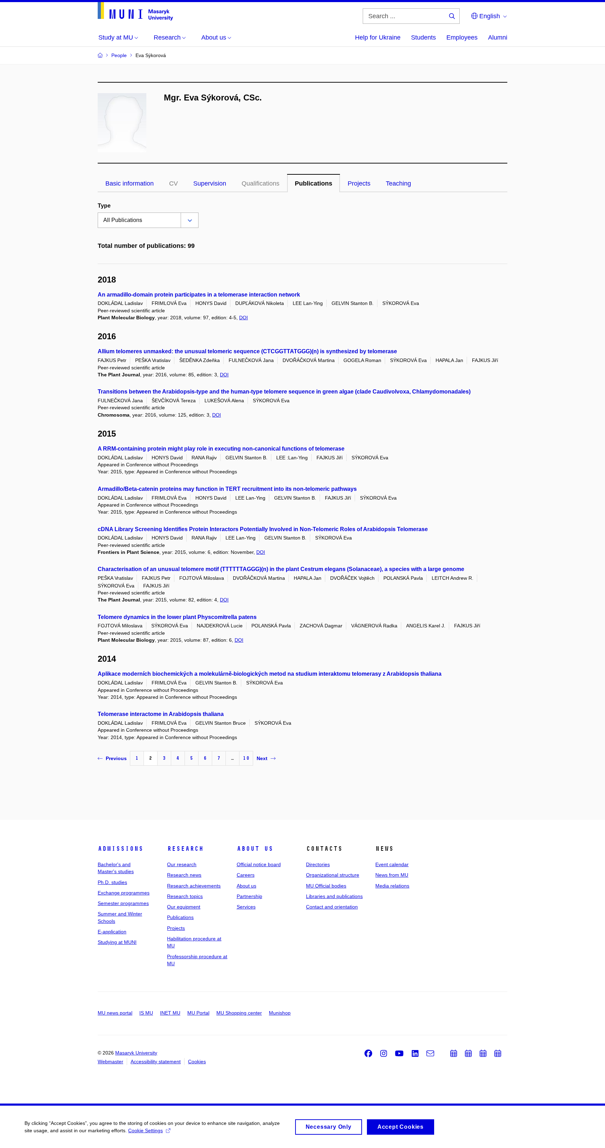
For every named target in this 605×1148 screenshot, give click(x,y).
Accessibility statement (156, 1061)
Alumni (497, 37)
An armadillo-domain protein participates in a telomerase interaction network (199, 295)
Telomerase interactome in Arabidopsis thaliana (161, 714)
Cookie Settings (145, 1130)
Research (185, 849)
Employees (462, 37)
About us (255, 849)
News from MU (391, 875)
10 (246, 758)
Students (423, 37)
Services (246, 907)
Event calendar (392, 864)
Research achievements (194, 886)
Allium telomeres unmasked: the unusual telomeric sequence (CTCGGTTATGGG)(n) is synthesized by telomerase (247, 351)
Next (262, 758)
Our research (181, 864)
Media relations (392, 886)
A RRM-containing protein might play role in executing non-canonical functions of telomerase (221, 449)
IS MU (146, 1013)
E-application (112, 931)
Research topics (185, 896)
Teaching (398, 183)
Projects (359, 183)
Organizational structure (332, 875)
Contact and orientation (332, 907)
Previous (116, 758)
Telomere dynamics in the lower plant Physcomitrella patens (177, 617)
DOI (243, 317)
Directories (318, 864)
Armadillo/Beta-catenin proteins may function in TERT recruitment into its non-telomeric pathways (227, 489)
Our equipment (183, 907)
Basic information (129, 183)
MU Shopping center (239, 1013)
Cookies (197, 1061)
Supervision (209, 183)
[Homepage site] (135, 11)
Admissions (120, 849)
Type (104, 206)
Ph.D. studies (112, 882)
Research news (184, 875)
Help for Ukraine (378, 37)
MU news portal (115, 1013)
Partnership (249, 896)
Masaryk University (136, 1053)
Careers (246, 875)
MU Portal (198, 1013)
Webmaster (110, 1061)
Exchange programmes (123, 893)
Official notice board (259, 864)
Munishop (280, 1013)
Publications (313, 183)
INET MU (170, 1013)
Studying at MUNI (117, 942)
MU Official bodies (326, 886)
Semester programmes (123, 903)
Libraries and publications (334, 896)
